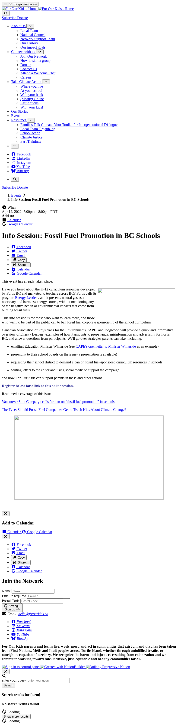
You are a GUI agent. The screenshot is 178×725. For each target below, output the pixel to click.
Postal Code (10, 601)
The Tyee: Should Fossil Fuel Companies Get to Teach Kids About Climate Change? (64, 410)
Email (14, 596)
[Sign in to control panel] (21, 667)
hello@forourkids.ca (33, 614)
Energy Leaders (26, 298)
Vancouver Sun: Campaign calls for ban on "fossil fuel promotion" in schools (58, 402)
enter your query (14, 680)
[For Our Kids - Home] (38, 9)
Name (6, 591)
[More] (30, 26)
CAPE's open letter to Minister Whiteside (106, 346)
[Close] (6, 513)
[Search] (6, 13)
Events (16, 195)
